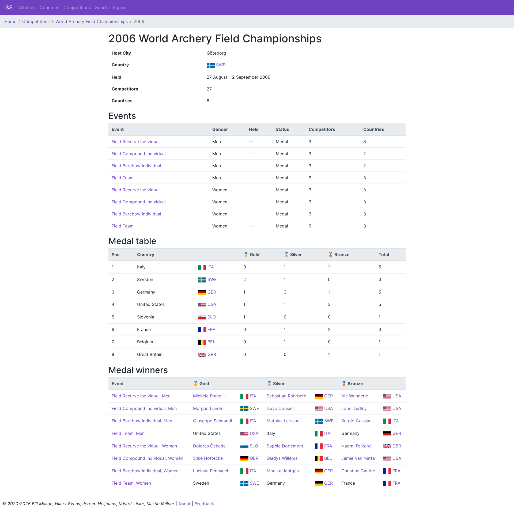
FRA (211, 329)
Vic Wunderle (354, 395)
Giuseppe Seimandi (212, 420)
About (184, 503)
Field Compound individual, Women (147, 458)
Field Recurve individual (136, 141)
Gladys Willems (282, 458)
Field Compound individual (139, 153)
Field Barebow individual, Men (142, 420)
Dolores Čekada (209, 446)
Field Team (123, 177)
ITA (210, 266)
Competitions (77, 7)
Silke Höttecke (208, 458)
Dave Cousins (280, 408)
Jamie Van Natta (358, 458)
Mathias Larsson (283, 420)
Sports (102, 7)
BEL (210, 341)
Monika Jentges (283, 470)
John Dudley (354, 408)
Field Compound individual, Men (144, 408)
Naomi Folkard (356, 446)
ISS (8, 7)
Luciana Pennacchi (211, 470)
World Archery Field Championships (91, 21)
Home (10, 21)
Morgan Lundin (208, 408)
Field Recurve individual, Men (141, 395)
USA (211, 304)
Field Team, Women (131, 483)
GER (211, 292)
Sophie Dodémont (285, 446)
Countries (49, 7)
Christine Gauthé (358, 470)
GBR (211, 354)
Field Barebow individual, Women (145, 470)
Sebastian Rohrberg (287, 395)
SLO (211, 317)
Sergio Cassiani (357, 420)
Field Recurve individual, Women (144, 446)
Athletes (27, 7)
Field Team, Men (128, 433)
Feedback (204, 503)
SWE (220, 64)
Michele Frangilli (209, 395)
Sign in (120, 7)
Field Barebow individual (136, 165)
